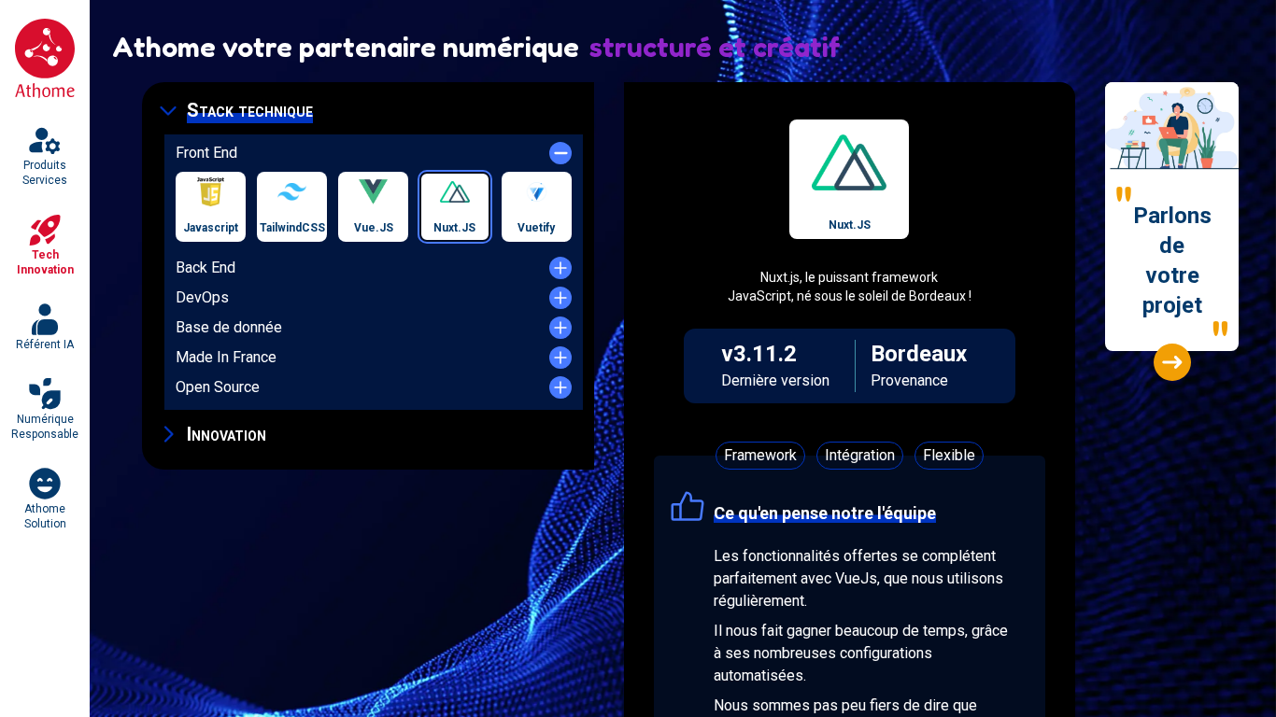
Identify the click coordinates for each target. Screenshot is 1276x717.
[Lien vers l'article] (1172, 362)
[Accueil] (44, 59)
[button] (368, 110)
